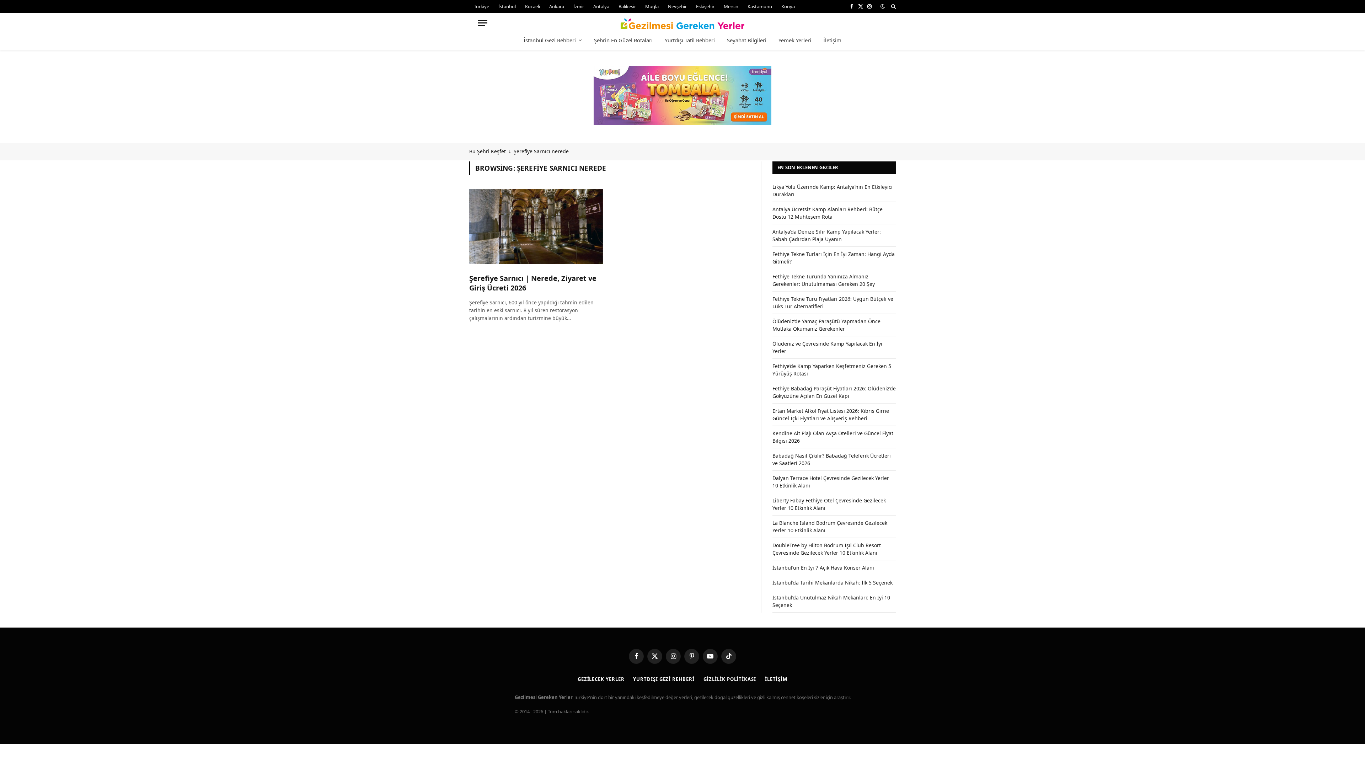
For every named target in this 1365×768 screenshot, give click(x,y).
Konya (788, 6)
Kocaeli (532, 6)
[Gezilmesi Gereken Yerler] (683, 23)
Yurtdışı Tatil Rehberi (690, 40)
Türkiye (481, 6)
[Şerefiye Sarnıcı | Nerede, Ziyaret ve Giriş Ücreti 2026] (536, 227)
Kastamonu (760, 6)
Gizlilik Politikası (729, 679)
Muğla (652, 6)
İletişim (832, 40)
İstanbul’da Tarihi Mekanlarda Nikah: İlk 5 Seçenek (832, 582)
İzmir (578, 6)
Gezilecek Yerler (601, 679)
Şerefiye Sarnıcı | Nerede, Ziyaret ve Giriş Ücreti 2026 (532, 283)
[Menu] (482, 23)
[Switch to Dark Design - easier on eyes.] (883, 6)
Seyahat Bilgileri (746, 40)
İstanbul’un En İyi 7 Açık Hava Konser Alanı (823, 567)
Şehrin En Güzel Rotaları (623, 40)
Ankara (556, 6)
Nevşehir (677, 6)
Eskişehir (705, 6)
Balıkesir (627, 6)
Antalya (601, 6)
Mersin (731, 6)
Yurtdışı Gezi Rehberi (663, 679)
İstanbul (507, 6)
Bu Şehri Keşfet (487, 151)
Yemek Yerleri (794, 40)
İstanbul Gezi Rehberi (550, 40)
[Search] (893, 6)
